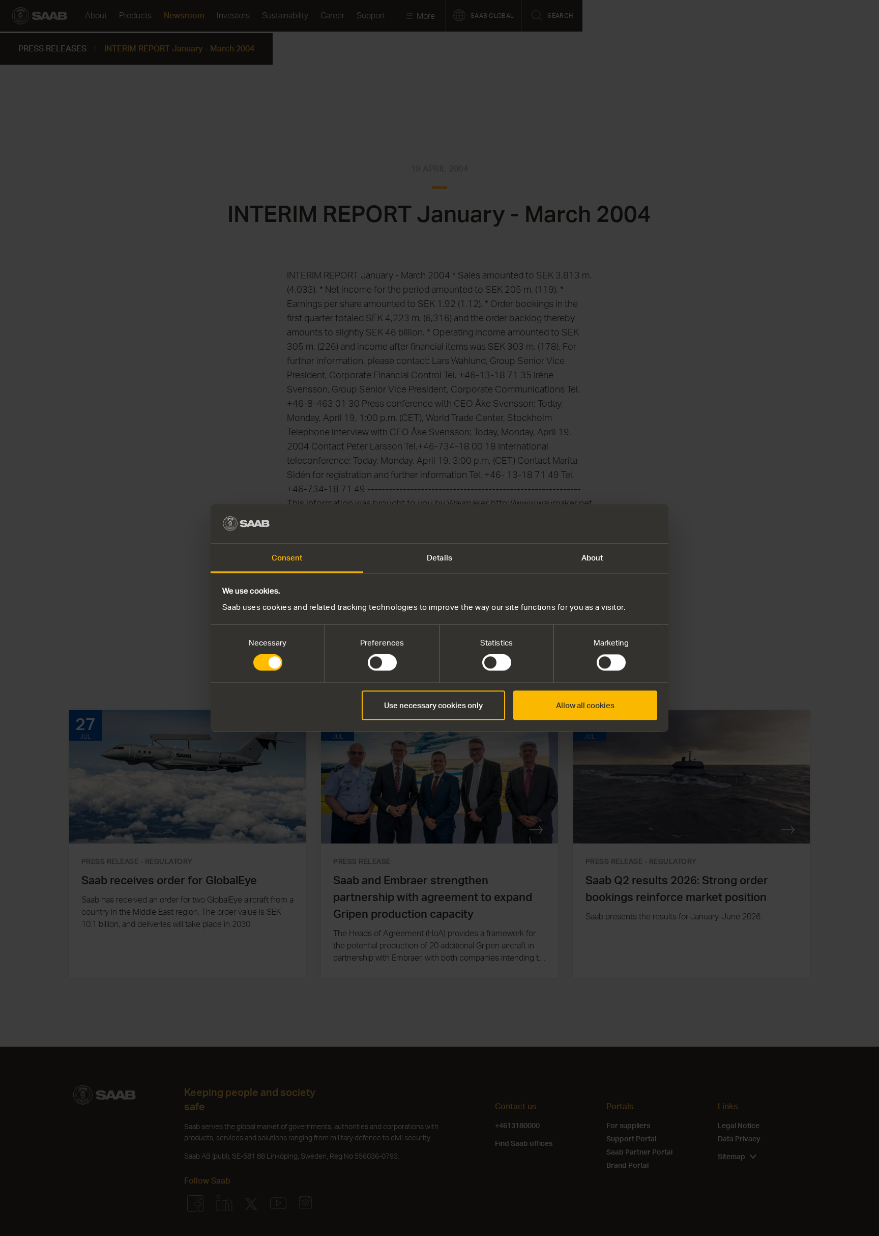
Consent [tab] (287, 557)
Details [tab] (439, 557)
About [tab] (592, 557)
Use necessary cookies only (433, 705)
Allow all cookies (585, 705)
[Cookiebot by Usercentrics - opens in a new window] (612, 523)
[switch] (382, 663)
